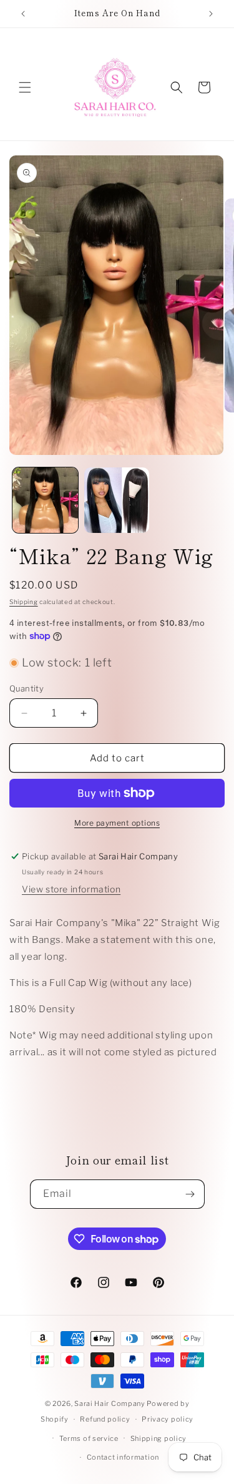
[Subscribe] (190, 1194)
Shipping (23, 601)
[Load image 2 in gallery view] (117, 500)
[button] (25, 87)
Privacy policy (167, 1419)
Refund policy (105, 1419)
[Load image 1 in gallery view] (45, 500)
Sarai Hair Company (109, 1403)
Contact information (123, 1457)
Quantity (26, 688)
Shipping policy (158, 1438)
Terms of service (89, 1438)
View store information (71, 889)
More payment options (117, 822)
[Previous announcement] (23, 13)
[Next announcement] (211, 13)
